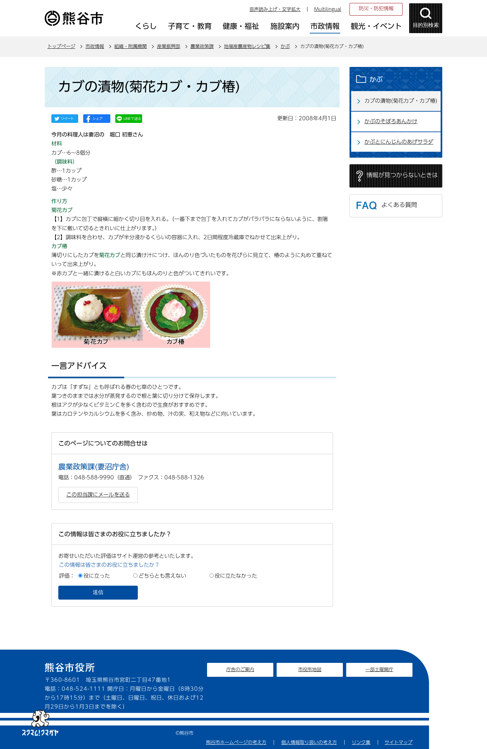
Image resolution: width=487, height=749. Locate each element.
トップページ (61, 46)
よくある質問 (399, 205)
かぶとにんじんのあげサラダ (398, 141)
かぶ (285, 46)
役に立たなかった (236, 575)
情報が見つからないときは (402, 175)
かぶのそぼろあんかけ (390, 121)
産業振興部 (168, 46)
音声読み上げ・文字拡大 (274, 9)
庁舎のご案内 (240, 669)
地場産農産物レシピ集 (247, 46)
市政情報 (94, 46)
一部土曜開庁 (379, 669)
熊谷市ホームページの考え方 (236, 742)
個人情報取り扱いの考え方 (309, 742)
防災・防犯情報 (376, 8)
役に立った (96, 575)
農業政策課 (202, 46)
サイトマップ (398, 742)
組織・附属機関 (130, 46)
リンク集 (361, 742)
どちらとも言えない (162, 575)
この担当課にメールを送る (98, 494)
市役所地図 (309, 669)
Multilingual (327, 9)
